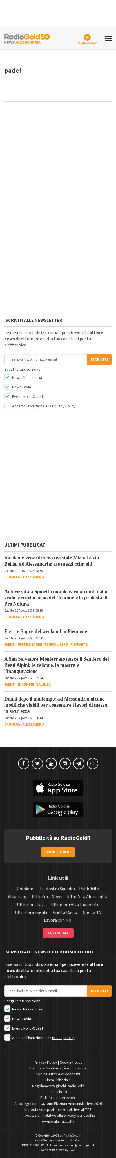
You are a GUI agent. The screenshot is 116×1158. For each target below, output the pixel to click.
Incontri (26, 684)
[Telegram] (78, 763)
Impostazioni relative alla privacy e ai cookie (58, 1115)
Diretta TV (91, 912)
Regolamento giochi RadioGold (58, 1086)
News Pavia (21, 387)
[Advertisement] (58, 148)
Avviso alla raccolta (58, 1121)
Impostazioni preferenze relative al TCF (58, 1109)
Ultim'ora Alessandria (87, 897)
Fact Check (58, 1092)
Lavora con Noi (58, 920)
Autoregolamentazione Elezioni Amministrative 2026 (58, 1104)
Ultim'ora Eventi (31, 912)
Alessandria (33, 577)
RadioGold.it (72, 1135)
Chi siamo (26, 889)
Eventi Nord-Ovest (27, 397)
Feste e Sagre (30, 644)
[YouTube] (51, 763)
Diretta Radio (64, 912)
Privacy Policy (63, 406)
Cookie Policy (71, 1062)
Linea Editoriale (58, 1080)
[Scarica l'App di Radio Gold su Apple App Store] (58, 788)
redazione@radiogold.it (77, 1145)
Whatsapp (18, 897)
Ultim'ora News (47, 897)
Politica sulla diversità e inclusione (58, 1068)
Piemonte (78, 644)
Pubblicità (89, 889)
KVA (72, 1150)
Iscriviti (99, 359)
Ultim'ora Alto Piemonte (75, 904)
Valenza (43, 684)
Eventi (9, 644)
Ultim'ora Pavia (32, 904)
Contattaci (58, 933)
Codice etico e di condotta (58, 1074)
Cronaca (12, 577)
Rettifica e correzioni (58, 1098)
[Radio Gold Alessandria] (27, 38)
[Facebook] (23, 763)
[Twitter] (37, 763)
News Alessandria (26, 377)
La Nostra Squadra (57, 889)
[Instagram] (65, 763)
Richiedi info (58, 852)
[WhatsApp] (92, 763)
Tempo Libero (56, 644)
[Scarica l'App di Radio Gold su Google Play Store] (58, 809)
